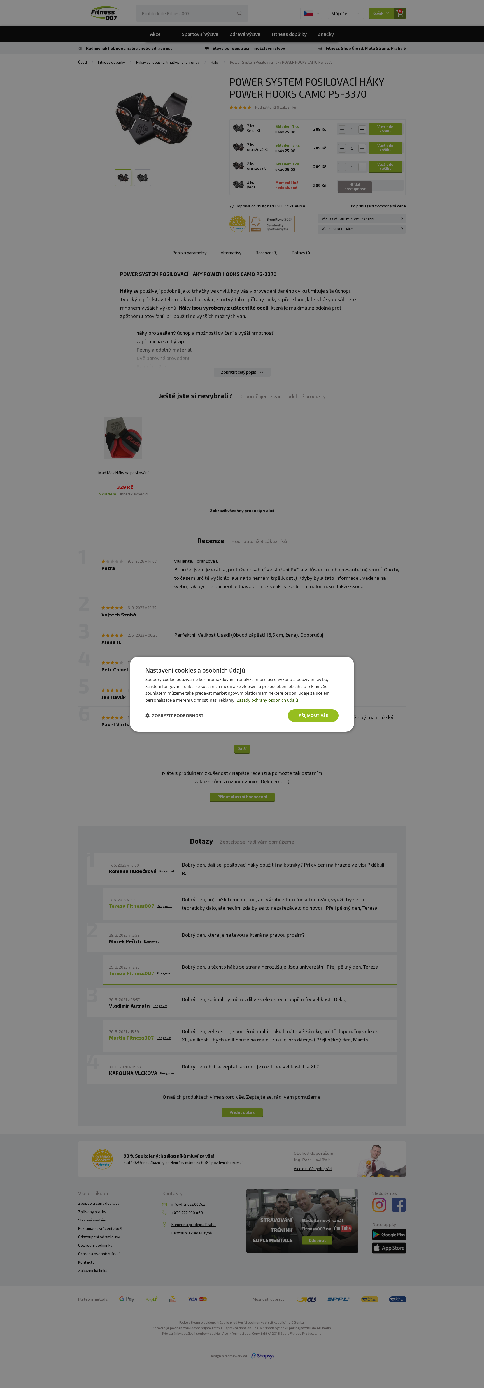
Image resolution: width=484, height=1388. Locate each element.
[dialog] (242, 693)
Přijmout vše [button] (313, 715)
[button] (175, 715)
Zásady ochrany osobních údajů (267, 700)
